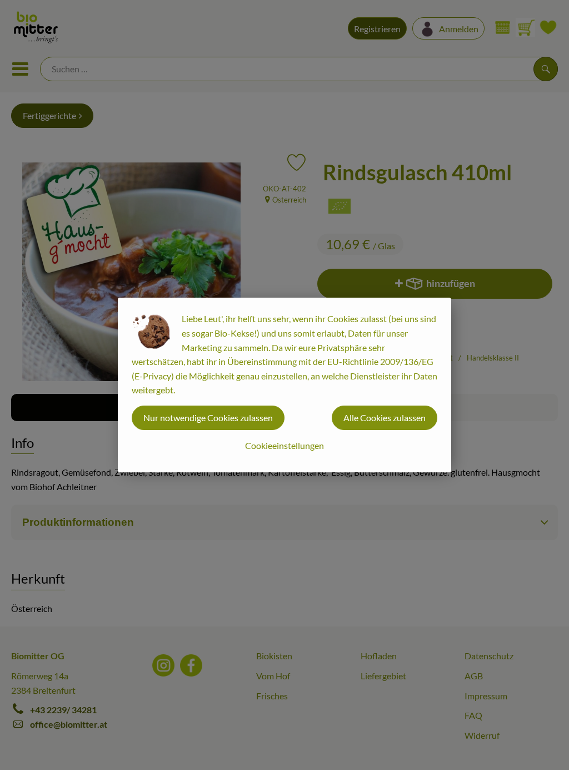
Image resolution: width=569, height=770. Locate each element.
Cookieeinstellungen (284, 445)
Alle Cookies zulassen (384, 417)
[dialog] (284, 385)
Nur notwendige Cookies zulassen (208, 417)
